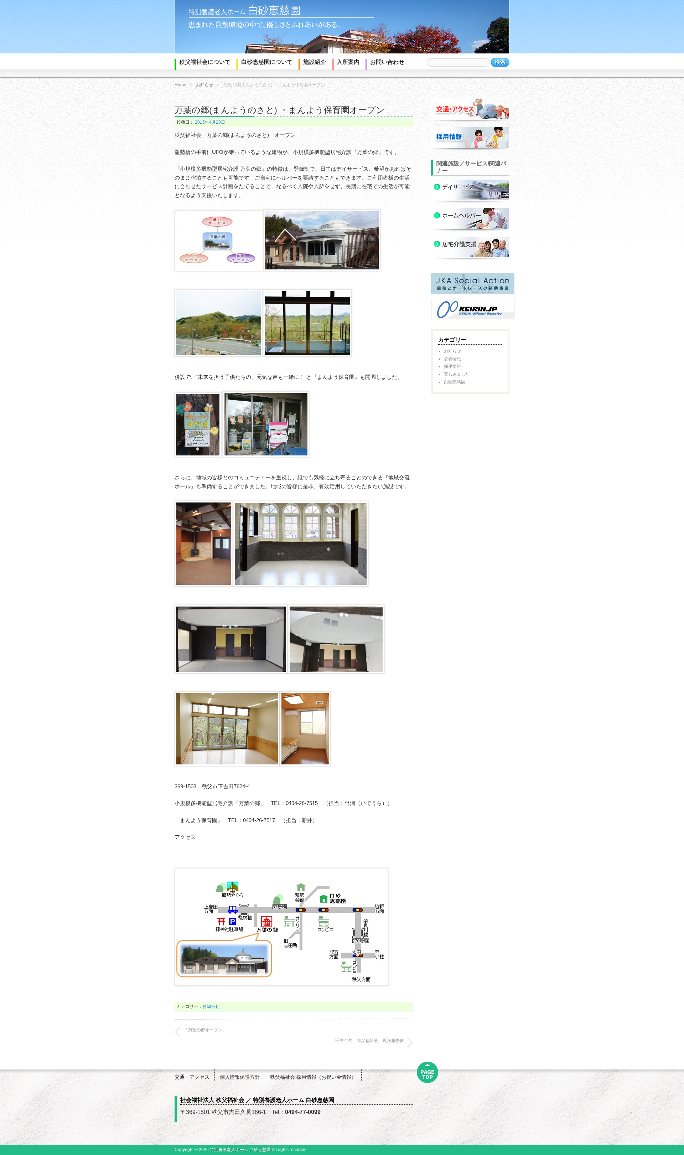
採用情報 (452, 366)
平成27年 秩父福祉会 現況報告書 (369, 1040)
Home (180, 84)
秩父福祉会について (204, 62)
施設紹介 (314, 62)
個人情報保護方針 (240, 1077)
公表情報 (452, 358)
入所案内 (348, 62)
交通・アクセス (192, 1077)
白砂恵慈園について (266, 62)
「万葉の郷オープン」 (205, 1029)
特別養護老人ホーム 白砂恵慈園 (240, 1149)
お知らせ (204, 84)
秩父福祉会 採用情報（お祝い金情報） (313, 1077)
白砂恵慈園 (454, 382)
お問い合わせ (387, 62)
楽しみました (457, 374)
